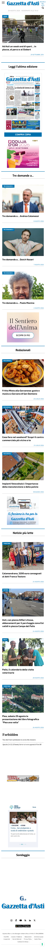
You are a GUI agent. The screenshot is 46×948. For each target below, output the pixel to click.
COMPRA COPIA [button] (23, 134)
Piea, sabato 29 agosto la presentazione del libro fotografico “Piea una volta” (20, 719)
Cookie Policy (37, 939)
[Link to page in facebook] (16, 920)
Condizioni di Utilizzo (23, 942)
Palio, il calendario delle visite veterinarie (18, 671)
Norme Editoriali (17, 939)
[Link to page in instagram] (11, 920)
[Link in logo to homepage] (23, 905)
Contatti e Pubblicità (16, 937)
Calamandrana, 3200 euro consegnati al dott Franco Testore (22, 575)
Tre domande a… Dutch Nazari (18, 259)
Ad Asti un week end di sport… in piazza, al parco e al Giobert (19, 48)
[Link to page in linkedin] (30, 920)
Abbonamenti (28, 937)
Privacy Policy (28, 939)
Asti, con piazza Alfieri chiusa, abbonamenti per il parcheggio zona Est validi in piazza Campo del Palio (23, 622)
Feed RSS (6, 937)
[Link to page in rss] (25, 920)
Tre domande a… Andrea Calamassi (20, 216)
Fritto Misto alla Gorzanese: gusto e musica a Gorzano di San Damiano (21, 392)
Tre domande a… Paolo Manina (18, 302)
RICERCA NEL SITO (43, 2)
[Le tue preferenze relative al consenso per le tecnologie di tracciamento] (42, 944)
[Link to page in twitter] (34, 920)
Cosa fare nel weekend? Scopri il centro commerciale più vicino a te (23, 438)
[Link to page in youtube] (21, 920)
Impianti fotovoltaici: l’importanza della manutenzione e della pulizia (20, 485)
